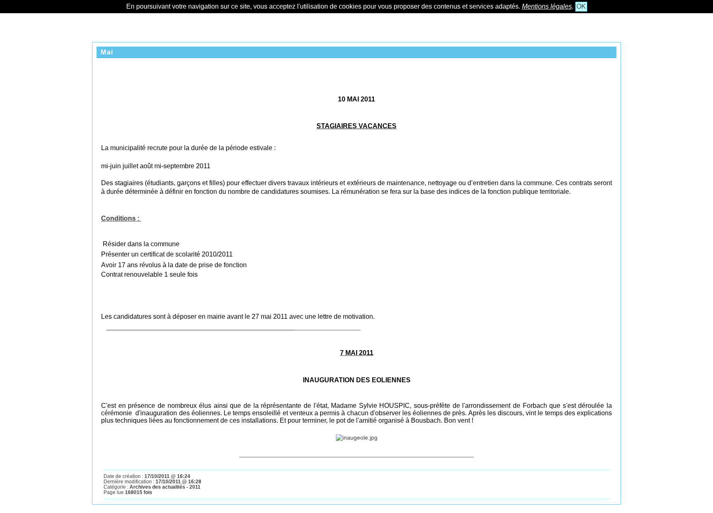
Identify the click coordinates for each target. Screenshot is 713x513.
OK (581, 6)
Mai (107, 52)
